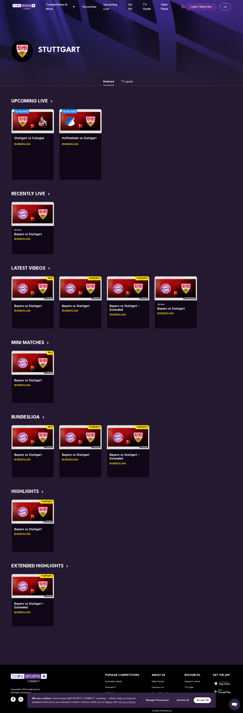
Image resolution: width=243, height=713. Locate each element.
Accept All (202, 700)
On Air (130, 6)
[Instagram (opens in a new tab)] (20, 699)
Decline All (183, 700)
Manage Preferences (157, 700)
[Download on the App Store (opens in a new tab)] (222, 683)
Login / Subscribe (201, 6)
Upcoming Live (110, 6)
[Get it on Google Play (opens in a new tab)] (222, 691)
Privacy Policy (127, 702)
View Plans (164, 6)
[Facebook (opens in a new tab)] (13, 699)
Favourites (89, 6)
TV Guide (147, 6)
